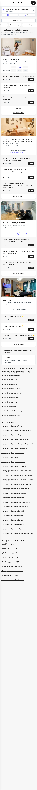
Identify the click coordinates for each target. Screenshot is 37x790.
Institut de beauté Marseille (10, 388)
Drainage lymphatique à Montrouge (13, 493)
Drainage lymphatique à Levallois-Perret (15, 489)
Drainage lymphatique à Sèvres (12, 520)
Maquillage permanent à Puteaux (12, 562)
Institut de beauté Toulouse (10, 415)
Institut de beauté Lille (9, 379)
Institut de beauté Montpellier (11, 393)
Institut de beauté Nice (9, 402)
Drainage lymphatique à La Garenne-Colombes (17, 480)
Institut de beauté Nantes (10, 397)
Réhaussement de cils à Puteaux (12, 580)
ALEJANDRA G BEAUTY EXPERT (14, 223)
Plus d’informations (18, 112)
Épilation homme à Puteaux (10, 553)
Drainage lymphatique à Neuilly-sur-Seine (15, 502)
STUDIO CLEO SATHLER (11, 59)
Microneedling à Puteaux (9, 575)
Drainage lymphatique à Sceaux (12, 515)
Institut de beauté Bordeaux (10, 375)
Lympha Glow (7, 300)
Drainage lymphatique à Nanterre (12, 497)
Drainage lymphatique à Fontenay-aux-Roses (16, 471)
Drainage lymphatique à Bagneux (12, 435)
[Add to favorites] (33, 40)
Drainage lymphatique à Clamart (12, 453)
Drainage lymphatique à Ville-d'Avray (13, 529)
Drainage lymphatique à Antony (12, 426)
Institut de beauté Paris (9, 406)
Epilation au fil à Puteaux (9, 548)
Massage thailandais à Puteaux (12, 571)
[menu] (2, 3)
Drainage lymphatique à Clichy (11, 457)
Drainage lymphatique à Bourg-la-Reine (14, 448)
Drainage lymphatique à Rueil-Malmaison (15, 506)
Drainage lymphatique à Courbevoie (13, 466)
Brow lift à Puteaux (7, 544)
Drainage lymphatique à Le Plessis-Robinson (16, 484)
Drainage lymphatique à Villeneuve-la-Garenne (17, 533)
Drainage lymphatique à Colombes (13, 462)
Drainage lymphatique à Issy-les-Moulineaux (16, 475)
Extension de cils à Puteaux (10, 557)
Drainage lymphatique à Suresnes (13, 524)
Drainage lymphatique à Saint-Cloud (13, 511)
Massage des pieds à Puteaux (11, 566)
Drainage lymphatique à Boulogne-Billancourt (17, 444)
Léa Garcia (6, 358)
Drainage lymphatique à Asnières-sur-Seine (16, 430)
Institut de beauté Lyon (9, 384)
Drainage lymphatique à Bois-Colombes (15, 439)
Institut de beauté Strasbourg (11, 411)
